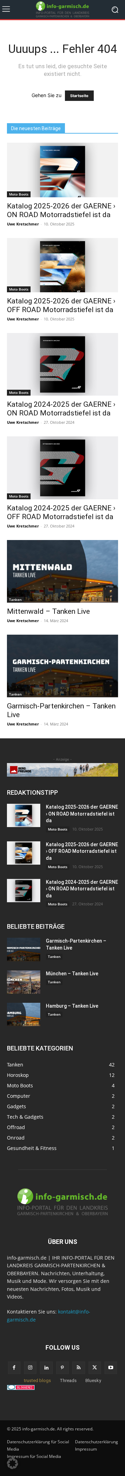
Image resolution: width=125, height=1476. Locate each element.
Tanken (15, 599)
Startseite (79, 95)
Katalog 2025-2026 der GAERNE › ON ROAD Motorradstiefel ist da (61, 210)
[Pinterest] (62, 1368)
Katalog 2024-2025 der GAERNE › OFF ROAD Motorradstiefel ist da (61, 512)
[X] (95, 1368)
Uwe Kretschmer (23, 224)
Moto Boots (18, 194)
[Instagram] (30, 1368)
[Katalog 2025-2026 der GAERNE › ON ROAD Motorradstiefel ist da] (62, 170)
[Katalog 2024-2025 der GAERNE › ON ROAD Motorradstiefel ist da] (62, 364)
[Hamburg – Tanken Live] (23, 1014)
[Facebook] (14, 1368)
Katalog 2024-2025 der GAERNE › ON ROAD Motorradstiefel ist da (61, 408)
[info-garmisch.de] (62, 9)
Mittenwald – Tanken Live (48, 611)
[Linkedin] (46, 1368)
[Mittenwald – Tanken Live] (62, 571)
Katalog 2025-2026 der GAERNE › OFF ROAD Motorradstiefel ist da (61, 305)
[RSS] (78, 1368)
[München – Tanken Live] (23, 982)
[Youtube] (111, 1368)
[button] (12, 1463)
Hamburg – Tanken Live (72, 1006)
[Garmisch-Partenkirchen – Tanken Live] (62, 666)
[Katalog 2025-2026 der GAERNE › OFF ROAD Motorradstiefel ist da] (62, 265)
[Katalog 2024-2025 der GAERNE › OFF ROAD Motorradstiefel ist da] (62, 467)
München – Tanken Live (72, 973)
